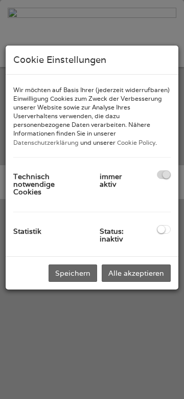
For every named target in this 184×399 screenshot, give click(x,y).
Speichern (72, 273)
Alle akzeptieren (136, 273)
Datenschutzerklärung (46, 142)
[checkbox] (164, 174)
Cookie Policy (136, 142)
